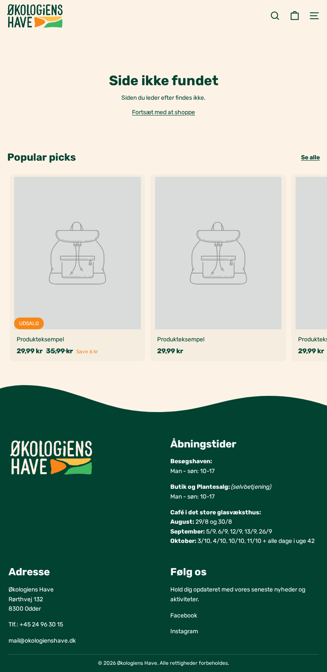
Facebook (183, 615)
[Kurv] (294, 15)
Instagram (184, 631)
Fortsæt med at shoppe (163, 112)
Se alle (310, 157)
